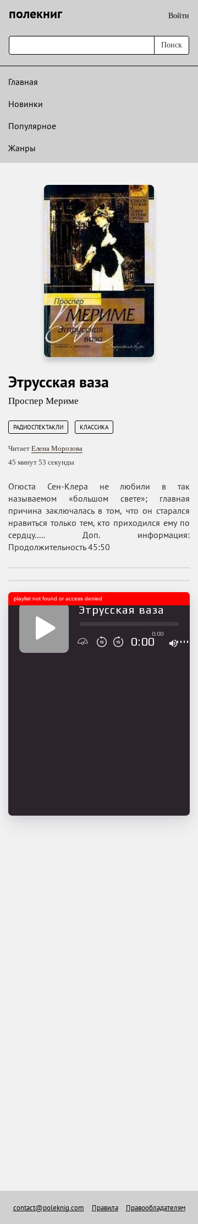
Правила (105, 1207)
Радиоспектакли (38, 427)
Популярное (32, 125)
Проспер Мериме (43, 401)
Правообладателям (155, 1207)
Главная (23, 81)
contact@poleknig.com (48, 1207)
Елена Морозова (56, 448)
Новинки (25, 103)
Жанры (22, 147)
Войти (178, 16)
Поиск (171, 45)
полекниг (35, 13)
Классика (94, 427)
